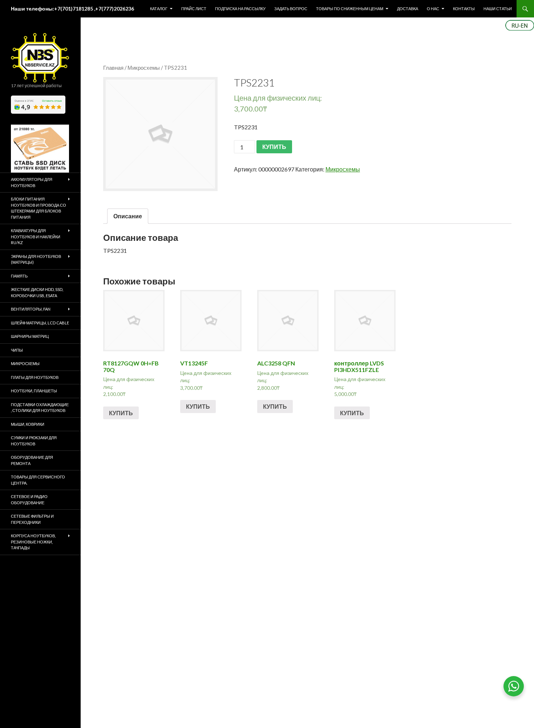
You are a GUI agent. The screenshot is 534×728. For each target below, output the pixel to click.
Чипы (17, 350)
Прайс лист (193, 8)
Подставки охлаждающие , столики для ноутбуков (40, 407)
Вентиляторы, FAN (30, 309)
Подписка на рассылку (240, 8)
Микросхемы (144, 67)
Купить (121, 412)
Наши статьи (498, 8)
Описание (127, 216)
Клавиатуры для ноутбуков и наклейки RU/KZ (35, 236)
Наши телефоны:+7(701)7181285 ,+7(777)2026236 (72, 8)
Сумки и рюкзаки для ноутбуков (34, 440)
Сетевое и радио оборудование (29, 499)
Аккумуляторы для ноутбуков (31, 182)
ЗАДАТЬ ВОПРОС (290, 8)
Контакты (464, 8)
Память (19, 276)
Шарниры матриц (30, 336)
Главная (113, 67)
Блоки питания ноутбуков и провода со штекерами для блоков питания (38, 208)
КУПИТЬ (274, 146)
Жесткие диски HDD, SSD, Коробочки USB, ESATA (37, 292)
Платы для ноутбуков (34, 377)
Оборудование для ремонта (32, 460)
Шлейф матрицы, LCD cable (40, 322)
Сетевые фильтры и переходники (32, 519)
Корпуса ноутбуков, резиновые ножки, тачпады (33, 541)
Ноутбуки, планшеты (34, 390)
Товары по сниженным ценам (349, 8)
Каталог (158, 8)
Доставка (407, 8)
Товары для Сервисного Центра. (38, 479)
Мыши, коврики (27, 424)
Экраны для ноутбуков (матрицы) (36, 259)
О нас (433, 8)
